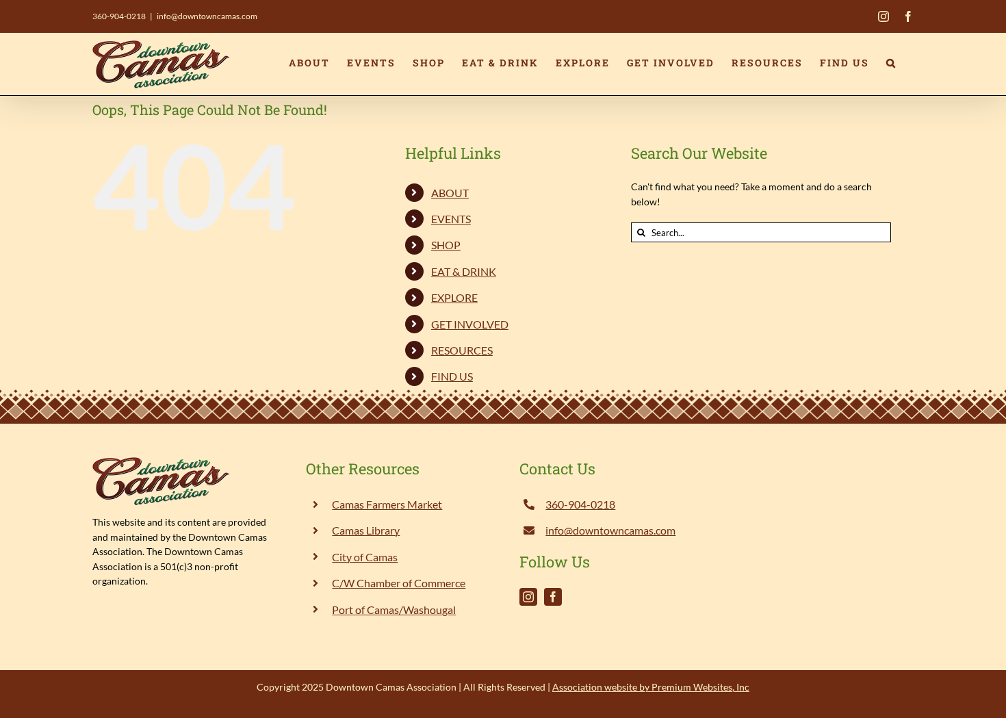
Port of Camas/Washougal (394, 609)
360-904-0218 (119, 16)
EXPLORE (454, 297)
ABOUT (450, 192)
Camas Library (366, 530)
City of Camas (365, 556)
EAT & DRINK (463, 271)
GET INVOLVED (469, 324)
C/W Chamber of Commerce (398, 582)
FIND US (452, 376)
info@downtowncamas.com (207, 16)
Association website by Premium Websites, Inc (650, 687)
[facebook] (553, 597)
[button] (891, 63)
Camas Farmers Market (387, 504)
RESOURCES (462, 350)
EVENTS (451, 218)
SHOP (446, 244)
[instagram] (528, 597)
